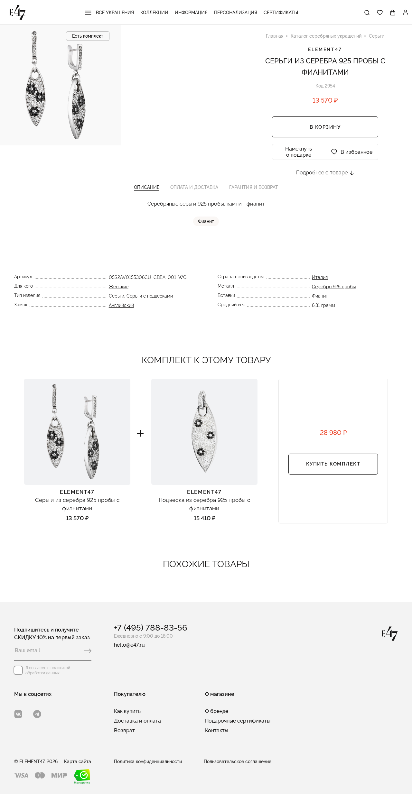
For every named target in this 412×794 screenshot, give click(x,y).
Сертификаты (281, 12)
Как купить (127, 711)
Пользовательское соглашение (237, 761)
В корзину (325, 127)
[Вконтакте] (18, 714)
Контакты (216, 730)
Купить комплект (333, 464)
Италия (320, 277)
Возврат (124, 730)
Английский (121, 305)
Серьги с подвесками (149, 296)
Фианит (206, 221)
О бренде (216, 711)
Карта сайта (77, 761)
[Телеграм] (37, 714)
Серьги (116, 296)
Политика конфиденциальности (148, 761)
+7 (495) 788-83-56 (150, 627)
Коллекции (154, 12)
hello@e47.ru (129, 645)
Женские (118, 286)
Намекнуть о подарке (298, 152)
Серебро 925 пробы (334, 286)
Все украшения (114, 12)
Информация (191, 12)
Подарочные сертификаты (237, 721)
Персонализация (235, 12)
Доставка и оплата (137, 721)
